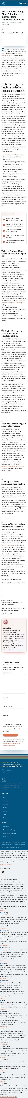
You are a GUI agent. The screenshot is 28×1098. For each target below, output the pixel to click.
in (6, 28)
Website (5, 715)
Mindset (5, 807)
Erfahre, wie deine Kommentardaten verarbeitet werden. (13, 743)
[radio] (15, 586)
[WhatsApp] (14, 29)
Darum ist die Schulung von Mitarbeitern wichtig (12, 230)
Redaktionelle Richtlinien (9, 833)
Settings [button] (2, 864)
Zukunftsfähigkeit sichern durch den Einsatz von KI (14, 241)
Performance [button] (4, 945)
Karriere (5, 811)
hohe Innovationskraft (8, 545)
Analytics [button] (3, 961)
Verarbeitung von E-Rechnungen (13, 155)
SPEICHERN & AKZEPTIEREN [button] (8, 1097)
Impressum (6, 826)
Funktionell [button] (3, 928)
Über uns (5, 836)
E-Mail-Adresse (8, 707)
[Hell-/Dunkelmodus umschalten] (20, 3)
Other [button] (2, 1070)
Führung (5, 801)
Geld (4, 814)
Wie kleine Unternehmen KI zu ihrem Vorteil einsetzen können (14, 225)
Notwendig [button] (3, 1009)
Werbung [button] (3, 978)
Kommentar (7, 673)
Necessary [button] (3, 910)
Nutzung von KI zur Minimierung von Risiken (14, 236)
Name (5, 698)
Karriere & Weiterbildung (15, 22)
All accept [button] (8, 864)
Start (4, 797)
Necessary (5, 913)
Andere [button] (2, 998)
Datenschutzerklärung (9, 830)
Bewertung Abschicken (7, 600)
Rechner (5, 818)
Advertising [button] (3, 1027)
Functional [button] (3, 1057)
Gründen (5, 804)
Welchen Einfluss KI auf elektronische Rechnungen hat (13, 219)
